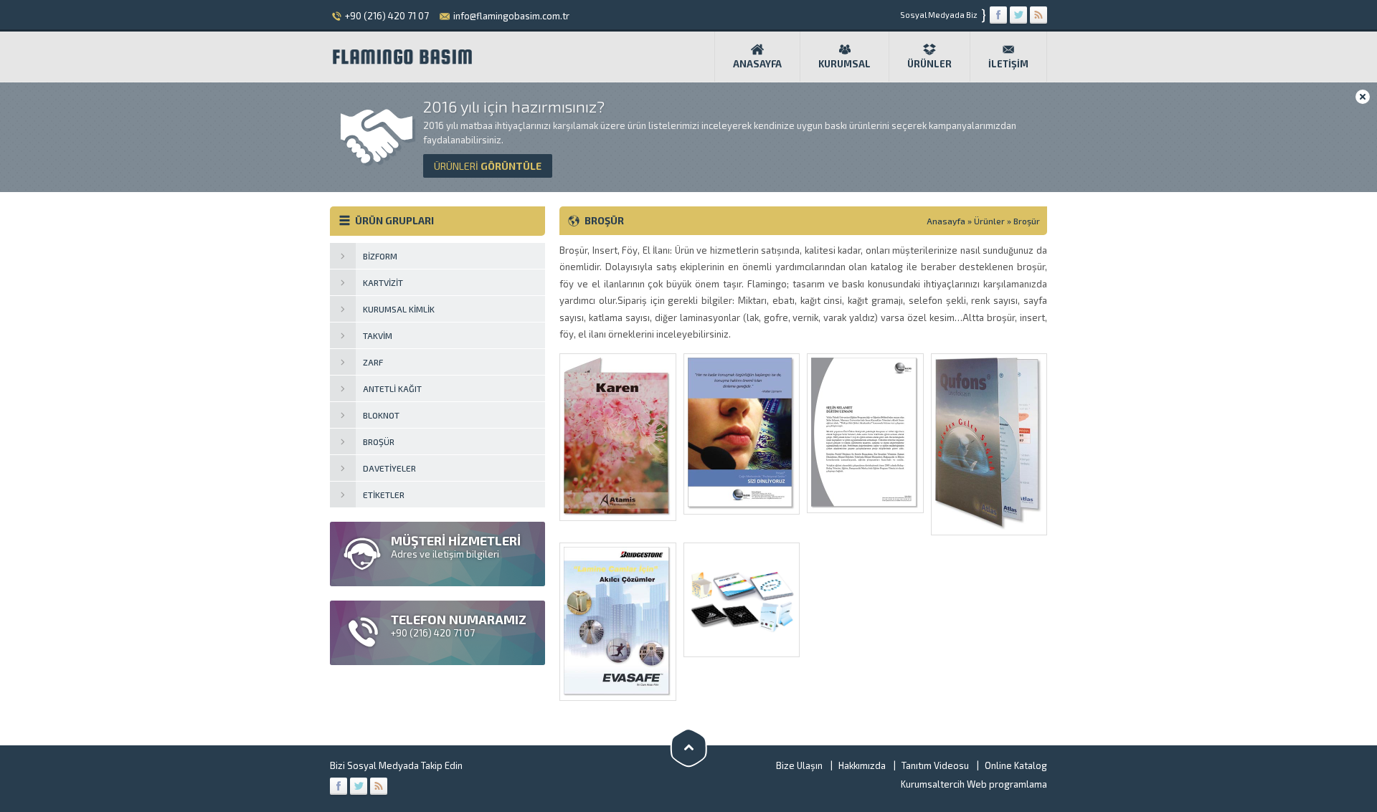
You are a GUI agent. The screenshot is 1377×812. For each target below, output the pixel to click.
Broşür (1026, 221)
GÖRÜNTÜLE (487, 166)
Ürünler (929, 64)
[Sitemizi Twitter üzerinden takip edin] (1018, 15)
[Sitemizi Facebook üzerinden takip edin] (998, 15)
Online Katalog (1016, 765)
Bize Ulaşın (799, 765)
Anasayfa (757, 64)
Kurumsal (844, 64)
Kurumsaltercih (933, 784)
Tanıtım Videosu (935, 765)
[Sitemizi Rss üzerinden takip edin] (1038, 15)
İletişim (1008, 64)
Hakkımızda (862, 765)
